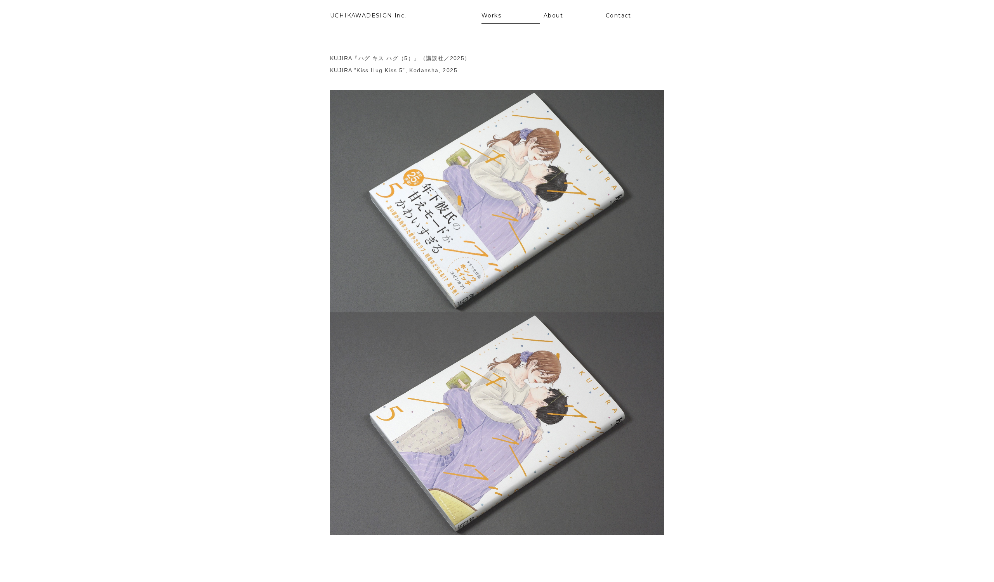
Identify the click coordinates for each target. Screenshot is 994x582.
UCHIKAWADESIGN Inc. (368, 15)
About (553, 15)
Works (491, 15)
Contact (618, 15)
